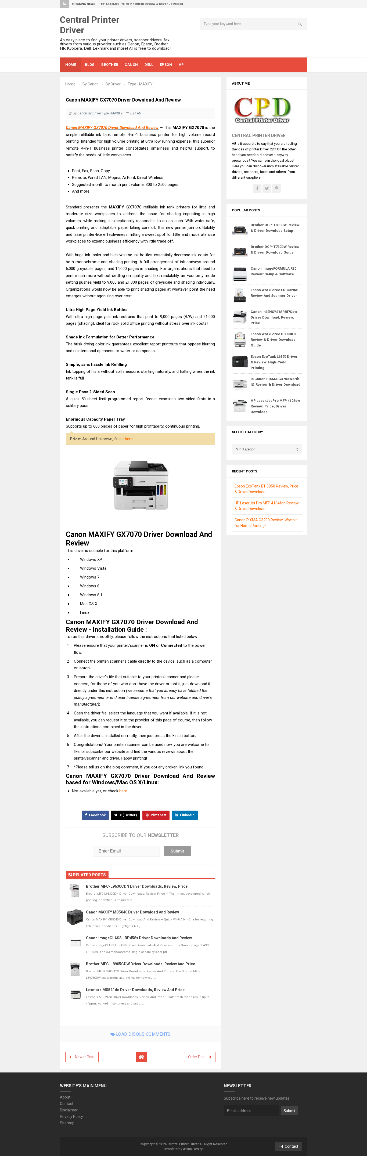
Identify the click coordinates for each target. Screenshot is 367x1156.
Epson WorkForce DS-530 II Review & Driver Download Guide (273, 339)
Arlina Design (193, 1149)
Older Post (197, 1057)
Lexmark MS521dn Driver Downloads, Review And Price (135, 990)
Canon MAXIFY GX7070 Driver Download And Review (112, 127)
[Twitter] (266, 188)
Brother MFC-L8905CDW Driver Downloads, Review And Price (140, 964)
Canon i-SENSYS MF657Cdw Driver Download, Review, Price (274, 317)
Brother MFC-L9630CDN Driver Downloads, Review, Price (137, 886)
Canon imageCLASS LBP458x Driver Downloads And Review (139, 938)
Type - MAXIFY (112, 113)
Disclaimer (69, 1110)
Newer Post (85, 1057)
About (65, 1097)
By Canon (80, 113)
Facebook (97, 815)
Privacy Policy (71, 1116)
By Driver (94, 113)
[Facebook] (257, 188)
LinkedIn (187, 815)
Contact (66, 1103)
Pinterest (158, 815)
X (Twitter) (128, 815)
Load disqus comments (143, 1034)
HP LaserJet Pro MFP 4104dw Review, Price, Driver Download (275, 406)
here (129, 438)
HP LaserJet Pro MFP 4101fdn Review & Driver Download (142, 4)
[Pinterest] (276, 188)
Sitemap (67, 1123)
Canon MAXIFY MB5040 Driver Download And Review (132, 912)
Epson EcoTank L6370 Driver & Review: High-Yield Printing (274, 362)
